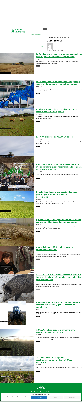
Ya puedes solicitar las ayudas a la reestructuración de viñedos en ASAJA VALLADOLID (54, 359)
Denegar (55, 397)
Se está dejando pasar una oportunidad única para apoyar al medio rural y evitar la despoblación (56, 194)
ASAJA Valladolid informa (6, 100)
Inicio (48, 37)
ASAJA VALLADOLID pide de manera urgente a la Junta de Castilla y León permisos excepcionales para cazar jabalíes (58, 277)
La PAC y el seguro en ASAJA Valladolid (54, 137)
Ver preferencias (72, 397)
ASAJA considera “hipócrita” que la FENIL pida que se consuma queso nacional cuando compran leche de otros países (59, 166)
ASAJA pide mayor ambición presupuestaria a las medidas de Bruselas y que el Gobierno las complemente (58, 304)
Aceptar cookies (38, 397)
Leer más (38, 66)
